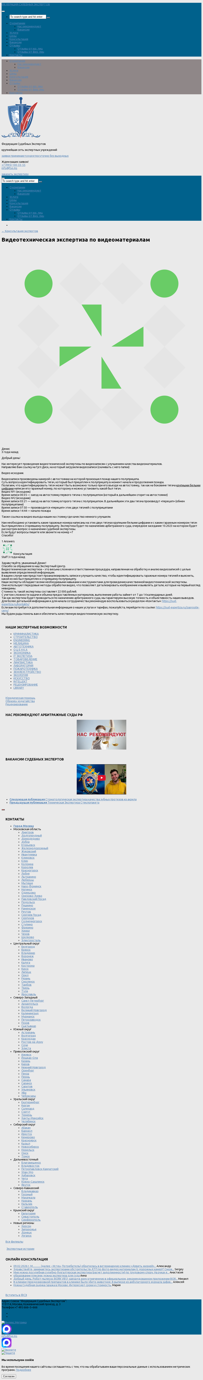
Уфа (23, 1092)
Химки (25, 930)
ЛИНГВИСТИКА (23, 662)
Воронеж (27, 956)
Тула (24, 991)
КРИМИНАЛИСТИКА (26, 633)
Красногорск (29, 870)
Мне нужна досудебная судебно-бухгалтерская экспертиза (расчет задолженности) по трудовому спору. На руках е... (91, 1272)
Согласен (8, 1376)
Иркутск (26, 1134)
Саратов (27, 1086)
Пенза (25, 1073)
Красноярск (28, 1140)
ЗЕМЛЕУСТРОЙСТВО (27, 672)
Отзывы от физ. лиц (30, 51)
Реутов (26, 911)
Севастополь (30, 1216)
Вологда (27, 1007)
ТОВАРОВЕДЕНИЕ (25, 659)
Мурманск (27, 1016)
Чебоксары (28, 1096)
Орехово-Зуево (31, 895)
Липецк (26, 972)
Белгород (28, 946)
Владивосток (30, 1165)
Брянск (26, 949)
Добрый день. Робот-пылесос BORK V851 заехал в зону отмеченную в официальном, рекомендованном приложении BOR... (95, 1278)
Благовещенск (31, 1162)
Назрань (26, 1200)
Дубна (25, 841)
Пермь (25, 1076)
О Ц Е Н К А (20, 649)
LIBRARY (18, 687)
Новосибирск (30, 1146)
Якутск (25, 1184)
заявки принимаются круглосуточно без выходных (35, 155)
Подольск (28, 902)
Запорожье (28, 1229)
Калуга (25, 962)
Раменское (28, 908)
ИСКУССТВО (21, 678)
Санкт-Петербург (32, 1000)
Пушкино (27, 905)
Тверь (25, 988)
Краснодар (28, 1038)
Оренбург (27, 1070)
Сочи (24, 1045)
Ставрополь (29, 1207)
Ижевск (26, 1054)
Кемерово (28, 1137)
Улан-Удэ (27, 1172)
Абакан (26, 1127)
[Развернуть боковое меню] (3, 809)
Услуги (14, 32)
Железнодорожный (34, 848)
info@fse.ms (9, 168)
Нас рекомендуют (29, 26)
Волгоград (28, 1035)
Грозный (27, 1194)
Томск (25, 1156)
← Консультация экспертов (20, 231)
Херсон (26, 1226)
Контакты (16, 55)
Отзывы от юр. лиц (30, 48)
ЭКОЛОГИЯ (20, 675)
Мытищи (27, 883)
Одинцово (28, 892)
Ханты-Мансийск (32, 1118)
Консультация (19, 39)
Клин (24, 860)
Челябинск (28, 1121)
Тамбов (26, 984)
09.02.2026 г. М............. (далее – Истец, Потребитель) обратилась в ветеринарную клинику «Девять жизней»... (84, 1266)
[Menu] (3, 11)
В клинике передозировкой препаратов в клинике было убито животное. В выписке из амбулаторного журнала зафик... (92, 1282)
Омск (24, 1153)
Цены (13, 36)
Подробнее (23, 1369)
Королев (27, 867)
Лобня (25, 873)
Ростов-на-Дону (32, 1042)
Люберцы (27, 880)
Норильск (27, 1150)
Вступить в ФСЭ (16, 1295)
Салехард (27, 1108)
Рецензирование (17, 704)
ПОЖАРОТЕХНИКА (25, 668)
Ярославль (28, 994)
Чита (24, 1178)
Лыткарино (28, 876)
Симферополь (31, 1219)
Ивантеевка (29, 854)
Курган (25, 1105)
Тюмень (26, 1115)
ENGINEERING (21, 640)
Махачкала (28, 1197)
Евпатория (28, 1213)
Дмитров (27, 832)
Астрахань (28, 1032)
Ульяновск (28, 1089)
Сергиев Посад (31, 914)
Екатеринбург (30, 1102)
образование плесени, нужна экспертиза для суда (46, 1275)
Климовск (27, 857)
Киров (25, 1064)
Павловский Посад (33, 899)
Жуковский (28, 851)
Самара (26, 1080)
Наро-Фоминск (31, 886)
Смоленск (28, 981)
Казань (25, 1061)
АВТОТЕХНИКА (23, 646)
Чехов (25, 934)
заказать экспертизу (15, 174)
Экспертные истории (20, 1248)
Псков (25, 1022)
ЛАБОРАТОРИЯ (23, 665)
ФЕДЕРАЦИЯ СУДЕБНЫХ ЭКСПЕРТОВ (26, 4)
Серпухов (27, 918)
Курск (25, 968)
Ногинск (26, 889)
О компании (17, 23)
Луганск (26, 1235)
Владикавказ (29, 1191)
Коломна (27, 864)
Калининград (30, 1013)
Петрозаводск (31, 1019)
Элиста (26, 1048)
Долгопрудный (31, 835)
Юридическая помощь (20, 698)
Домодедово (30, 838)
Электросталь (31, 940)
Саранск (26, 1083)
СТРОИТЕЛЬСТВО (25, 637)
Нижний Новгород (33, 1067)
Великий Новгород (34, 1010)
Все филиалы (14, 1241)
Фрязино (27, 927)
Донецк (26, 1232)
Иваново (27, 959)
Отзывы (15, 45)
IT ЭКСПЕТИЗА (22, 656)
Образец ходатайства (20, 701)
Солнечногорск (31, 921)
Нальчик (26, 1204)
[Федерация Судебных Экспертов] (21, 137)
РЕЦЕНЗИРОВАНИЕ (25, 684)
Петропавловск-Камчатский (39, 1169)
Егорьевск (28, 845)
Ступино (27, 924)
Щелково (27, 937)
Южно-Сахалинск (32, 1181)
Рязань (25, 978)
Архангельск (29, 1003)
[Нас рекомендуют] (101, 735)
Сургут (25, 1111)
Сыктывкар (28, 1026)
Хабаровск (28, 1175)
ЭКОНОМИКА (22, 652)
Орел (25, 975)
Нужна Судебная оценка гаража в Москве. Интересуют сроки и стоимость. (62, 1285)
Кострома (27, 965)
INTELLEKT (20, 681)
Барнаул (26, 1130)
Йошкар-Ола (29, 1057)
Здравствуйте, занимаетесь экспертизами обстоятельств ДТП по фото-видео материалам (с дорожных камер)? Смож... (93, 1269)
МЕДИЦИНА (21, 643)
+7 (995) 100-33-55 (13, 165)
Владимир (28, 953)
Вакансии (23, 29)
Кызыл (25, 1143)
